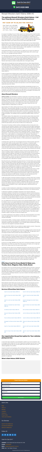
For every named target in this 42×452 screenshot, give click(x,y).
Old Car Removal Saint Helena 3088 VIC (31, 309)
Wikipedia (3, 261)
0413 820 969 (22, 7)
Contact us (4, 413)
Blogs (3, 405)
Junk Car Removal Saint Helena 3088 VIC (31, 313)
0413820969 (8, 444)
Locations (4, 411)
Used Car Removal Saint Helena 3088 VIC (31, 317)
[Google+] (15, 435)
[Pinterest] (10, 435)
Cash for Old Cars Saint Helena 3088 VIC (31, 291)
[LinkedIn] (8, 435)
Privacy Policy (5, 415)
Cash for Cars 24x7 (21, 450)
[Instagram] (13, 435)
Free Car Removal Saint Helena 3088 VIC (12, 317)
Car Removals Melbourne (7, 425)
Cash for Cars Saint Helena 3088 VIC (12, 291)
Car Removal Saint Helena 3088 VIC (11, 309)
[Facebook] (3, 435)
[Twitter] (5, 435)
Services (3, 409)
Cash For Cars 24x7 (23, 2)
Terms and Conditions (6, 416)
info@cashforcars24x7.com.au (11, 446)
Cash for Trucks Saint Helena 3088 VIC (12, 326)
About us (4, 407)
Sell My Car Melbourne (7, 427)
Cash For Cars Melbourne (7, 423)
